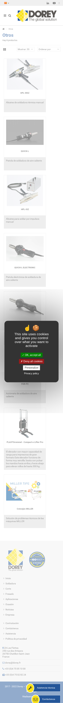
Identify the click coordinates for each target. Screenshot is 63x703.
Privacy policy (31, 373)
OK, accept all (32, 355)
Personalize (31, 367)
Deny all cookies (32, 361)
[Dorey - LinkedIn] (48, 3)
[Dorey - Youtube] (54, 3)
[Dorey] (36, 15)
